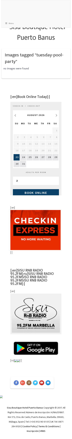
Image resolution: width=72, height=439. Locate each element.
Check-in (18, 106)
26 (36, 157)
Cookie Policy (29, 426)
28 (49, 157)
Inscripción (33, 431)
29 (56, 157)
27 (43, 157)
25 (30, 157)
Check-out (34, 106)
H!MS (42, 431)
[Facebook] (16, 382)
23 (17, 157)
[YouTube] (41, 382)
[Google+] (22, 382)
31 (23, 164)
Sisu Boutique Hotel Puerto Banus (25, 408)
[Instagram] (28, 382)
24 (23, 157)
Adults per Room (36, 172)
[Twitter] (35, 382)
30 (17, 164)
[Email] (48, 382)
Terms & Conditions (48, 426)
